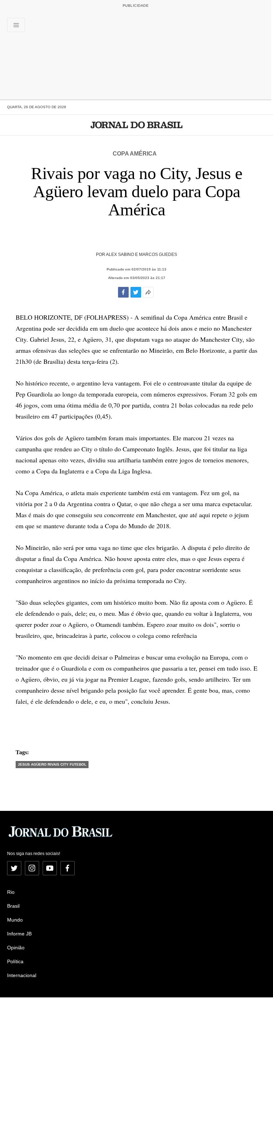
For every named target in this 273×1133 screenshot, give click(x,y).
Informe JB (19, 934)
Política (15, 961)
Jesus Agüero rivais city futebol (52, 764)
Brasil (13, 906)
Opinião (16, 947)
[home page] (137, 125)
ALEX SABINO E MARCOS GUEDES (141, 254)
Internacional (21, 975)
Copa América (135, 154)
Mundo (15, 920)
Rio (11, 892)
